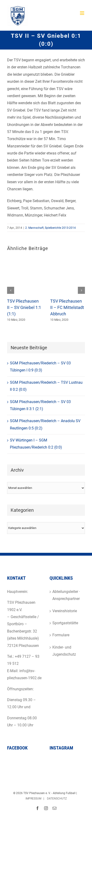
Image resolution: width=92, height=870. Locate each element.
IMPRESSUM (33, 798)
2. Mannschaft (34, 227)
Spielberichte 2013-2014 (60, 227)
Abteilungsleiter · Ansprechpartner (66, 595)
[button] (10, 290)
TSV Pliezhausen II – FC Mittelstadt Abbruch (67, 307)
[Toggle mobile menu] (82, 13)
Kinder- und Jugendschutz (64, 651)
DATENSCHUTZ (57, 798)
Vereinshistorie (64, 611)
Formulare (60, 635)
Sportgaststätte (65, 623)
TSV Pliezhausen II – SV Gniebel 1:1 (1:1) (24, 307)
